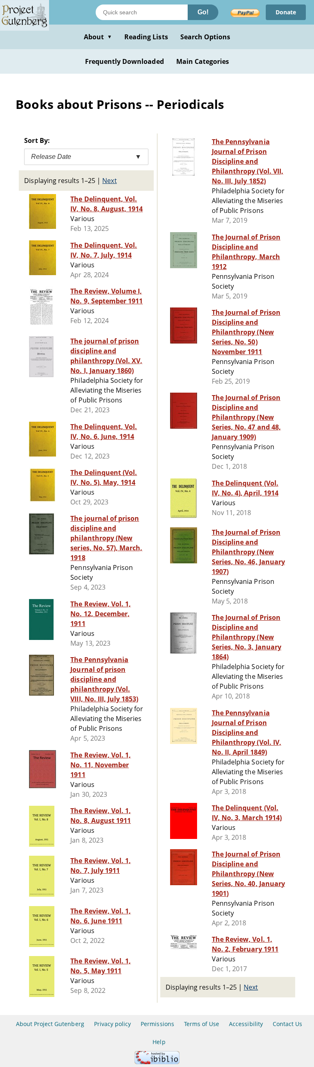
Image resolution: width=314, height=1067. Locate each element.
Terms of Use (201, 1024)
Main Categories (202, 61)
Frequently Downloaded (124, 61)
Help (159, 1042)
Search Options (205, 36)
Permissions (157, 1024)
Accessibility (246, 1024)
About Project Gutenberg (50, 1024)
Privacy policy (112, 1024)
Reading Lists (146, 36)
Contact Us (287, 1024)
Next (109, 180)
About (98, 36)
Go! (203, 12)
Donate (286, 12)
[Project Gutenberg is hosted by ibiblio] (157, 1062)
